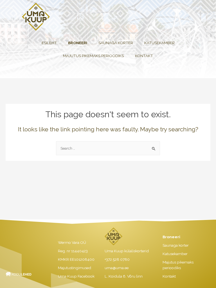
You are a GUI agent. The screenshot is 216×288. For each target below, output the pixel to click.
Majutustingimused (74, 268)
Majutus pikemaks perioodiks (93, 55)
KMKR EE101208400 (76, 259)
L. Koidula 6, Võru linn (124, 276)
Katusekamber (159, 42)
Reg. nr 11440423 (73, 251)
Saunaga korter (115, 42)
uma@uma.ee (117, 268)
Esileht (49, 42)
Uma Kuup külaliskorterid (127, 251)
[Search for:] (108, 148)
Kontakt (144, 55)
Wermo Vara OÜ (72, 242)
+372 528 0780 (117, 259)
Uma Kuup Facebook (76, 276)
